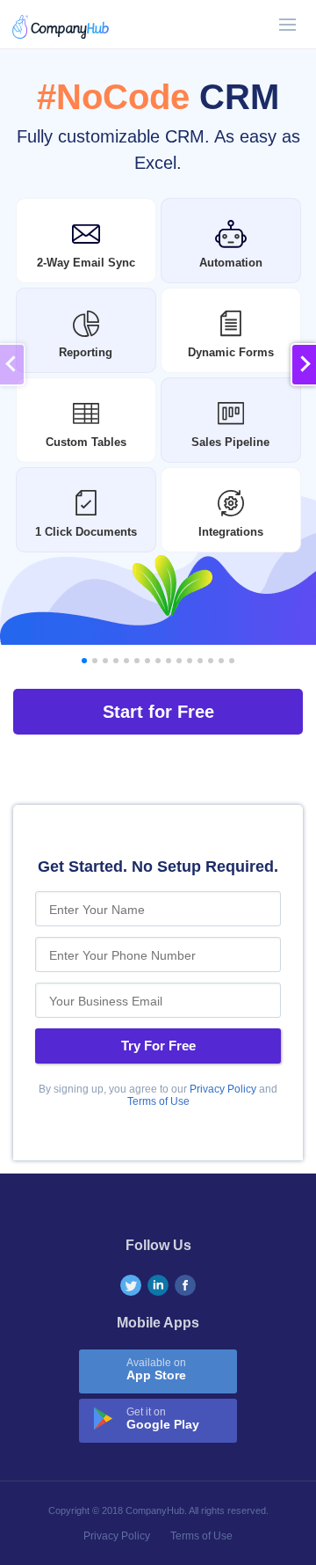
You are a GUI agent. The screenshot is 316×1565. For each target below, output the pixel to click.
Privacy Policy (223, 1089)
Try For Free (158, 1045)
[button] (303, 364)
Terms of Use (158, 1101)
